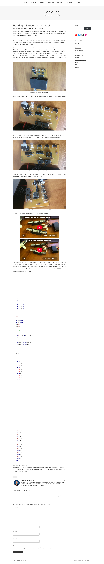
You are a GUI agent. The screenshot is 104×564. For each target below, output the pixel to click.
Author (15, 476)
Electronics (20, 490)
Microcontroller (27, 490)
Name (15, 524)
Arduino (77, 43)
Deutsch (60, 3)
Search (76, 25)
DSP (76, 45)
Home (25, 3)
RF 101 (76, 64)
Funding (33, 3)
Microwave (78, 57)
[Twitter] (64, 480)
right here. (58, 268)
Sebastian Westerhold (27, 480)
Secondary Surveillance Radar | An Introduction (24, 496)
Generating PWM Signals (60, 496)
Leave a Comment (39, 28)
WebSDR (78, 3)
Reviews (77, 62)
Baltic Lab (52, 12)
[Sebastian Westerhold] (17, 485)
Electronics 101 (79, 50)
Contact (51, 3)
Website (15, 539)
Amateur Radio (79, 40)
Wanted (42, 3)
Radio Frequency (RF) (80, 60)
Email (15, 531)
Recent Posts (21, 476)
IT (75, 52)
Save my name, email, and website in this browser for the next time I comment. (34, 548)
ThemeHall (88, 560)
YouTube (69, 3)
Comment (16, 507)
